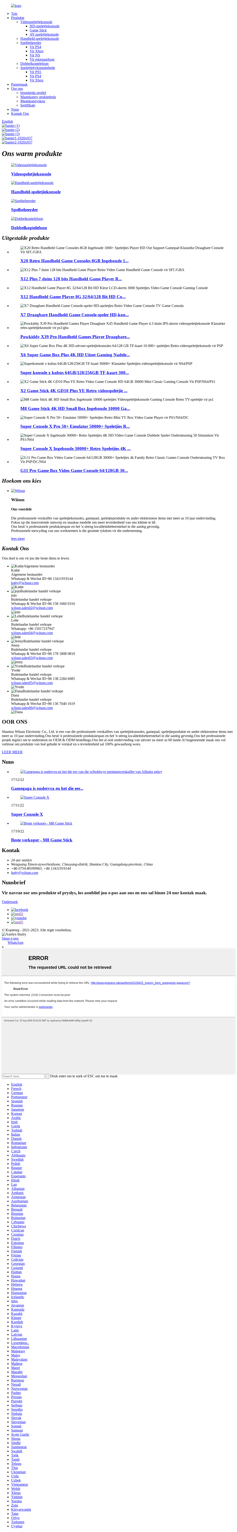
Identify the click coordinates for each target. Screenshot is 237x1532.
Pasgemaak (19, 84)
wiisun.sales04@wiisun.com (32, 633)
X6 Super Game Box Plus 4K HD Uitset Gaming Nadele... (75, 354)
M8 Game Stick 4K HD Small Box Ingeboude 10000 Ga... (75, 408)
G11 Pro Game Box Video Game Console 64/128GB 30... (74, 470)
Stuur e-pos (10, 938)
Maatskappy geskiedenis (38, 97)
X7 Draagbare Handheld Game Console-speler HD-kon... (74, 314)
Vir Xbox (37, 51)
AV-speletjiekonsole (44, 34)
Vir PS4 (35, 47)
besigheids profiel (33, 93)
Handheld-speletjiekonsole (39, 39)
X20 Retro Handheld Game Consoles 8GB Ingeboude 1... (74, 260)
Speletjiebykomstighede (37, 68)
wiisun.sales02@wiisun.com (32, 608)
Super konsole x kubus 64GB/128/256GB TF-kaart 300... (74, 372)
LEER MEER (12, 752)
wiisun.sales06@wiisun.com (32, 708)
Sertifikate (27, 105)
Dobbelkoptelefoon (34, 64)
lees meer (18, 539)
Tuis (14, 14)
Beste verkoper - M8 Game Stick (41, 840)
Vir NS (35, 55)
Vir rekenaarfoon (42, 59)
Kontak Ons (20, 114)
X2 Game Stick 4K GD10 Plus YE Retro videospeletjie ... (74, 390)
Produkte (17, 18)
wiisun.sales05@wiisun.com (32, 683)
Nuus (15, 109)
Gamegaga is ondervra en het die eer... (47, 788)
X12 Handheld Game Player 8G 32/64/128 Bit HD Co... (73, 296)
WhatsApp (15, 942)
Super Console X (27, 814)
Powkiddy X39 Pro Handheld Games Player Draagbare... (75, 336)
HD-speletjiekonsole (44, 26)
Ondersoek (10, 902)
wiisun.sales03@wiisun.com (32, 658)
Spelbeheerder (30, 43)
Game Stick (38, 30)
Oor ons (17, 89)
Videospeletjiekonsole (36, 22)
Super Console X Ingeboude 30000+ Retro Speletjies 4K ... (75, 448)
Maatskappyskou (32, 101)
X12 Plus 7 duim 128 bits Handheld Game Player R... (71, 278)
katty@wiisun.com (25, 583)
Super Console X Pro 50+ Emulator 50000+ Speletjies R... (75, 426)
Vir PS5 (35, 72)
